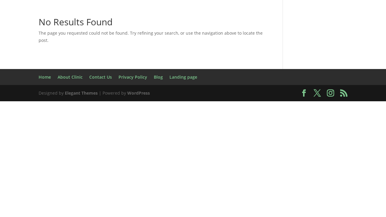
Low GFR (259, 107)
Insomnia (178, 93)
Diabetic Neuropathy (60, 64)
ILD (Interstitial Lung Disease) (121, 93)
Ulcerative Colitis (119, 163)
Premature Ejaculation (62, 135)
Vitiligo (236, 163)
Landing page (78, 107)
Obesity (196, 121)
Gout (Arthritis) (285, 78)
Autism (279, 22)
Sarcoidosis (331, 135)
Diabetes (354, 50)
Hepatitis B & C (331, 78)
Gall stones (177, 78)
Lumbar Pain (43, 121)
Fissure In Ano (284, 64)
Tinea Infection (344, 149)
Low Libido (291, 107)
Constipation (140, 50)
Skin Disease (242, 149)
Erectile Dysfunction (199, 64)
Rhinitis (299, 135)
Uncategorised (270, 163)
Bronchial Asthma (101, 36)
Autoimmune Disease (322, 22)
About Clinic (48, 22)
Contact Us (177, 50)
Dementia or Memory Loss (301, 50)
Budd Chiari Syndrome (159, 36)
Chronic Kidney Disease (44, 50)
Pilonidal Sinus (333, 121)
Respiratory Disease (196, 135)
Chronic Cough (254, 36)
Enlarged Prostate (143, 64)
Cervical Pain (211, 36)
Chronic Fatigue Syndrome (313, 36)
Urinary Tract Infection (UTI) (183, 163)
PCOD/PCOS (273, 121)
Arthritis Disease (241, 22)
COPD (205, 50)
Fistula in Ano (327, 64)
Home (18, 22)
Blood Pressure (51, 36)
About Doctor (88, 22)
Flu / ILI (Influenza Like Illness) (68, 78)
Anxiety (204, 22)
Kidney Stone (37, 107)
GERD (251, 78)
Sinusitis (154, 149)
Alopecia (123, 22)
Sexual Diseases (116, 149)
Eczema (104, 64)
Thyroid (309, 149)
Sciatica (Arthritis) (38, 149)
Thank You (278, 149)
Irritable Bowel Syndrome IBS (235, 93)
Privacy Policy (115, 135)
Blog (362, 22)
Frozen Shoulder (135, 78)
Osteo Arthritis (232, 121)
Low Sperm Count (335, 107)
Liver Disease (224, 107)
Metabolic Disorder (91, 121)
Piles (302, 121)
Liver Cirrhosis (181, 107)
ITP (284, 93)
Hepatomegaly (35, 93)
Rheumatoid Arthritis (255, 135)
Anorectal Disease (164, 22)
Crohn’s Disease (240, 50)
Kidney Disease (342, 93)
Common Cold (99, 50)
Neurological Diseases (151, 121)
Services (78, 149)
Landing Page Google (129, 107)
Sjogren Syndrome (196, 149)
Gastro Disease (218, 78)
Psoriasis (151, 135)
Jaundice (306, 93)
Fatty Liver (246, 64)
